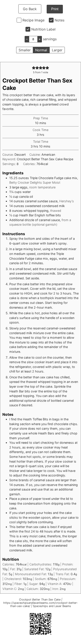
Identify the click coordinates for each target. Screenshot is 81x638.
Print (54, 9)
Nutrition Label (43, 29)
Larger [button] (57, 50)
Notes (59, 20)
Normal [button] (41, 50)
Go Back (30, 9)
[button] (33, 68)
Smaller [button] (25, 50)
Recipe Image (33, 20)
